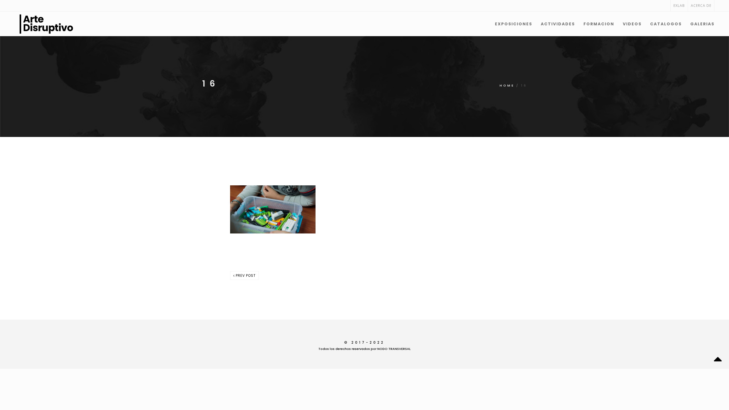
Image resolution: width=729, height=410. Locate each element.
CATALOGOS (666, 23)
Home (506, 85)
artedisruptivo (289, 245)
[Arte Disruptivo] (32, 24)
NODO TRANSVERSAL (394, 349)
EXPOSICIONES (513, 23)
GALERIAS (702, 23)
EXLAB (679, 5)
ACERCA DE (701, 5)
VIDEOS (632, 23)
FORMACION (598, 23)
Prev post (245, 275)
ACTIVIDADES (558, 23)
